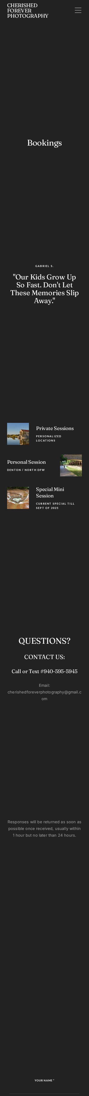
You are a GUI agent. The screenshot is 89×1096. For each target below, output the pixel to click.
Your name (44, 1080)
